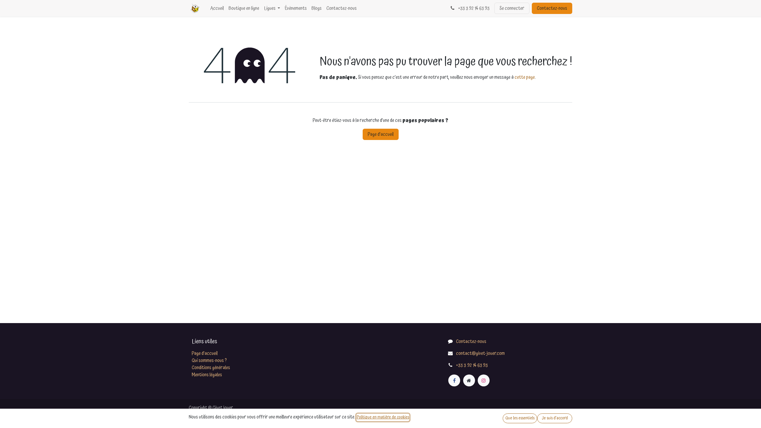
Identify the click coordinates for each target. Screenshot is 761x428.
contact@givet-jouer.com (480, 353)
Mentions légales (207, 375)
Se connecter (511, 8)
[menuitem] (217, 8)
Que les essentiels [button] (519, 418)
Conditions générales (211, 368)
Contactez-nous (552, 8)
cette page (525, 77)
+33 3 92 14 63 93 (473, 8)
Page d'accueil (381, 134)
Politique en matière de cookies (383, 417)
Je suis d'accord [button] (555, 418)
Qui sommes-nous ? (209, 360)
